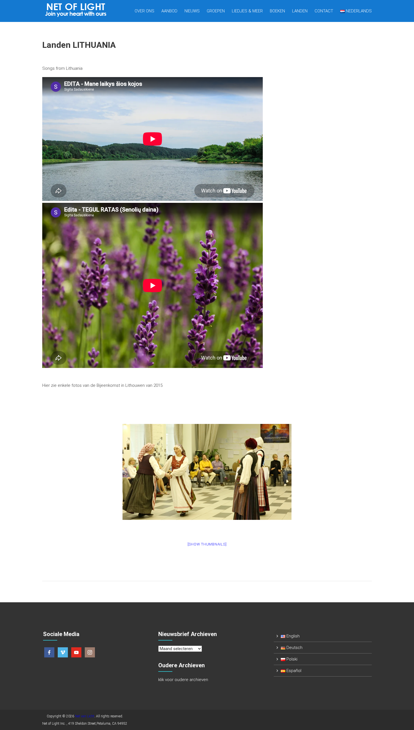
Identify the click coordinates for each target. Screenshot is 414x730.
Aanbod (169, 11)
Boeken (277, 11)
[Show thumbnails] (207, 544)
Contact (324, 11)
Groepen (216, 11)
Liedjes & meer (247, 11)
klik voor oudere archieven (183, 679)
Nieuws (192, 11)
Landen (300, 11)
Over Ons (144, 11)
